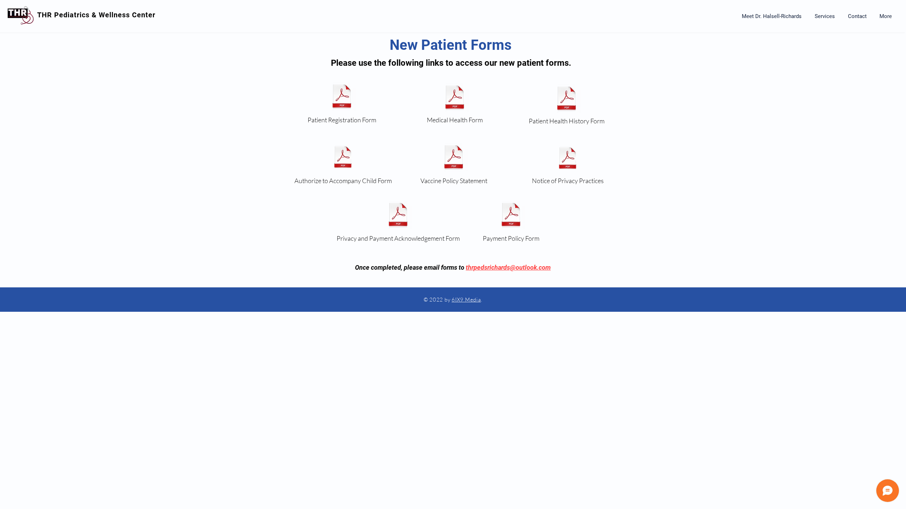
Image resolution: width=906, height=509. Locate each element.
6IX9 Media (466, 299)
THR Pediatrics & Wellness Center (96, 15)
